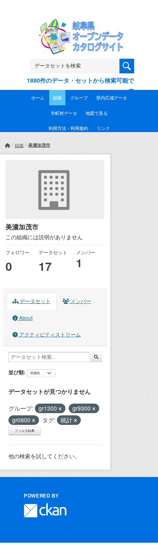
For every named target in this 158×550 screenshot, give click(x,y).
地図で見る (97, 113)
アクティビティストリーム (49, 334)
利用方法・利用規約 (68, 128)
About (25, 317)
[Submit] (96, 357)
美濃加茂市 (39, 145)
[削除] (60, 409)
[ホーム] (7, 145)
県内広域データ (111, 97)
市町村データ (64, 113)
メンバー (80, 301)
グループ (79, 97)
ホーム (37, 97)
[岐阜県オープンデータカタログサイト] (79, 23)
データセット (34, 301)
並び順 (16, 372)
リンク (103, 128)
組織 (57, 97)
